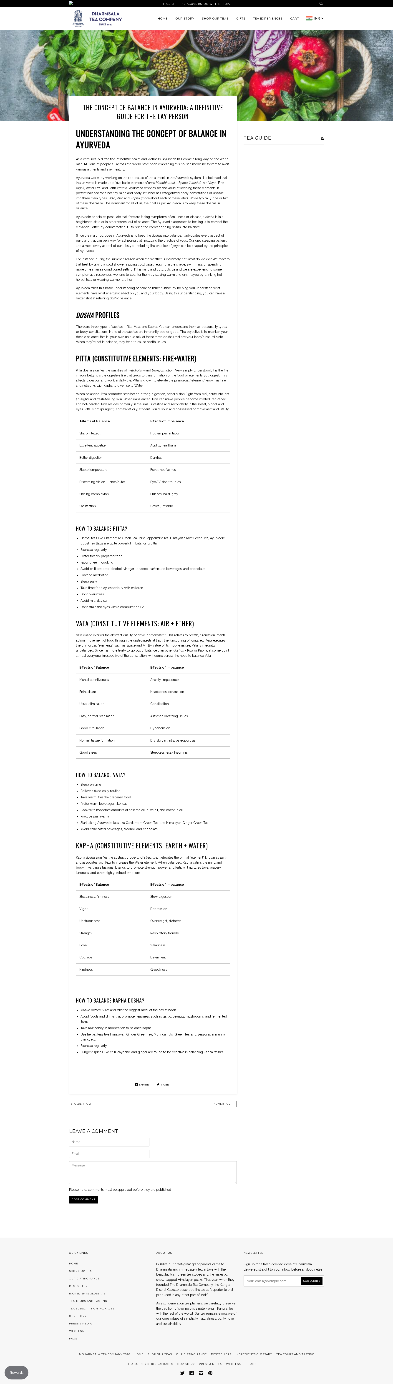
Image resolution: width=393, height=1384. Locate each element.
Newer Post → (224, 1103)
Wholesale (78, 1331)
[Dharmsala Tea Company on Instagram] (201, 1374)
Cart (294, 18)
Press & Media (80, 1323)
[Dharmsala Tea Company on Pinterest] (210, 1374)
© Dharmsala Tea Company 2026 (104, 1354)
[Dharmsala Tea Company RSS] (322, 138)
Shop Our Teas (215, 18)
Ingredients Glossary (87, 1293)
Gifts (240, 18)
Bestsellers (79, 1286)
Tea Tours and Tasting (88, 1301)
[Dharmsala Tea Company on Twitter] (182, 1374)
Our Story (184, 18)
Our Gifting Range (84, 1278)
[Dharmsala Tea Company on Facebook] (191, 1374)
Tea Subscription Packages (91, 1308)
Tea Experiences (267, 18)
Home (163, 18)
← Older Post (81, 1103)
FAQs (73, 1338)
